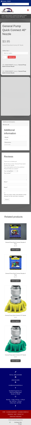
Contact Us (20, 414)
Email (6, 187)
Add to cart (12, 57)
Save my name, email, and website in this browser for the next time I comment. (15, 195)
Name (6, 181)
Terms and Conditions (15, 416)
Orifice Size (6, 50)
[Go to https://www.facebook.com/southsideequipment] (15, 405)
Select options (16, 249)
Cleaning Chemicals (23, 412)
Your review (7, 173)
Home (3, 15)
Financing (10, 414)
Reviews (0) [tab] (6, 124)
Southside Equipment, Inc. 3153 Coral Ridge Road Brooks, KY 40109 (15, 392)
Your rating (7, 171)
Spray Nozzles (8, 15)
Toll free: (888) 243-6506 (15, 374)
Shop (15, 414)
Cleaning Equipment (11, 412)
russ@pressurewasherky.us (15, 385)
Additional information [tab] (9, 122)
